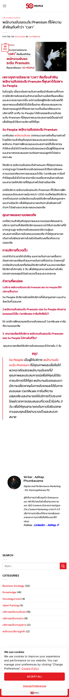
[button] (5, 6)
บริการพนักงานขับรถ (11, 17)
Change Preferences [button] (34, 686)
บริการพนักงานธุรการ (14, 625)
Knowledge (9, 592)
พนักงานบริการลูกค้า (14, 631)
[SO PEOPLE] (34, 6)
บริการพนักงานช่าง (13, 618)
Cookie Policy (30, 668)
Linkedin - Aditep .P (46, 525)
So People (16, 359)
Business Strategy (13, 586)
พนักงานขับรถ (22, 135)
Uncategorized (12, 599)
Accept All (34, 676)
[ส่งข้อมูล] (63, 566)
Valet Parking (11, 605)
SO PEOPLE (34, 36)
